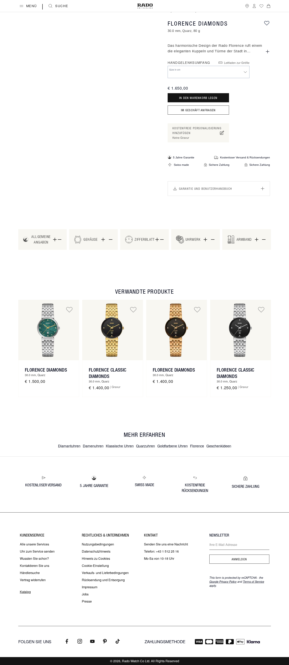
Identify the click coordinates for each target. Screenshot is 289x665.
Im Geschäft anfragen (198, 110)
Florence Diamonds (46, 370)
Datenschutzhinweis (96, 551)
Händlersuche (30, 572)
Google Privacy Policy (223, 582)
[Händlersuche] (247, 6)
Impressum (89, 587)
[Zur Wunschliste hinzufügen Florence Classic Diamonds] (133, 309)
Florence (197, 445)
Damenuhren (93, 445)
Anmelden (239, 559)
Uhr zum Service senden (37, 551)
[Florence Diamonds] (48, 330)
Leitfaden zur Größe (236, 63)
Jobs (85, 594)
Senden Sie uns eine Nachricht (166, 544)
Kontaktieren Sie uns (34, 565)
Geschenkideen (218, 445)
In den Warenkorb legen (198, 98)
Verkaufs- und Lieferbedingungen (105, 572)
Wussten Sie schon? (34, 558)
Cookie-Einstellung (95, 565)
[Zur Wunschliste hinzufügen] (267, 23)
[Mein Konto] (254, 6)
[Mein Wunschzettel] (261, 6)
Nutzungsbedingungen (98, 544)
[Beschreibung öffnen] (267, 51)
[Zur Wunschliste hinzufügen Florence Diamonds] (69, 309)
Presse (87, 601)
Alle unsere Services (34, 544)
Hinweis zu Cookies (96, 558)
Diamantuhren (69, 445)
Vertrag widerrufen (33, 580)
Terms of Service (253, 582)
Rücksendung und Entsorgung (103, 580)
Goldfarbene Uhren (172, 445)
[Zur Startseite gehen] (145, 6)
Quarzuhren (145, 445)
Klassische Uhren (120, 445)
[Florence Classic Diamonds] (112, 330)
